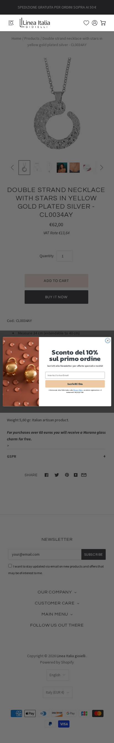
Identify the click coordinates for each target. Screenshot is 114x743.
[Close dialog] (107, 340)
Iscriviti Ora (75, 384)
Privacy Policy (78, 390)
